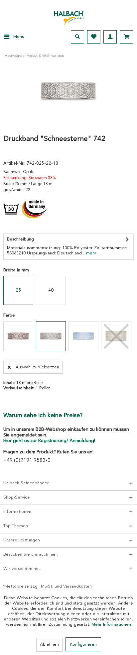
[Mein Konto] (110, 37)
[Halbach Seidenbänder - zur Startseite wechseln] (68, 16)
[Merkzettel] (93, 37)
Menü (18, 37)
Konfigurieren (83, 644)
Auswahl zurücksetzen (37, 367)
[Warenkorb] (126, 37)
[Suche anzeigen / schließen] (77, 37)
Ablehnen (49, 644)
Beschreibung (20, 239)
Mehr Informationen (111, 624)
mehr (90, 253)
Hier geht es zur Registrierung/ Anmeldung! (49, 440)
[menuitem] (12, 37)
